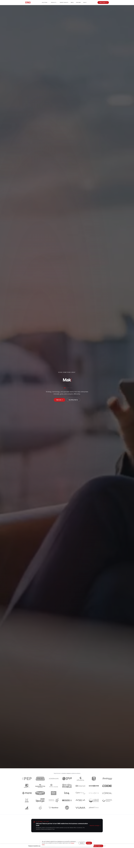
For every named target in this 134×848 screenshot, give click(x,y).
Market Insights (64, 2)
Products (53, 2)
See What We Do (73, 400)
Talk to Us (58, 400)
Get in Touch (102, 2)
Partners (78, 2)
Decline (82, 843)
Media (72, 2)
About (85, 2)
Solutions (44, 2)
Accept (89, 843)
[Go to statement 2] (63, 387)
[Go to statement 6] (70, 387)
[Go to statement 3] (65, 387)
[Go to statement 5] (68, 387)
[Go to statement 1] (62, 387)
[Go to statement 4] (66, 387)
